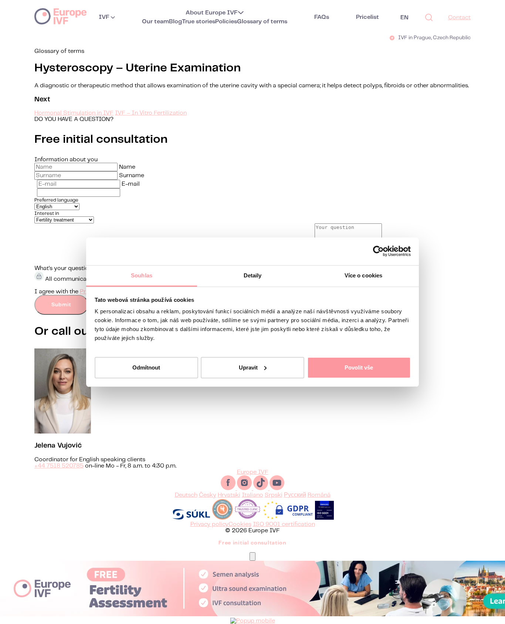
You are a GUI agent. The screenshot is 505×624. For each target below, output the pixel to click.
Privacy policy (209, 524)
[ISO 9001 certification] (324, 518)
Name (127, 167)
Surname (131, 175)
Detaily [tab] (253, 275)
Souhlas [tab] (141, 275)
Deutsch (186, 495)
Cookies (239, 524)
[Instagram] (245, 488)
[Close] (252, 556)
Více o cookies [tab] (363, 275)
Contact (459, 17)
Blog (175, 21)
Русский (295, 495)
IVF (104, 17)
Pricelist (367, 17)
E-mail (131, 184)
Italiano (252, 495)
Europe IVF (60, 16)
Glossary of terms (262, 21)
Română (319, 495)
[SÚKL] (191, 518)
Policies (226, 21)
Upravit (248, 367)
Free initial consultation (252, 543)
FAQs (321, 17)
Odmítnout (146, 367)
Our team (155, 21)
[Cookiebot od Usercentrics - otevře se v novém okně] (378, 251)
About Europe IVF (212, 13)
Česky (207, 495)
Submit (61, 304)
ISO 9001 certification (284, 524)
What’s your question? (65, 268)
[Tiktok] (261, 488)
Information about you (66, 159)
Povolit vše (359, 367)
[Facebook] (229, 488)
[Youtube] (277, 488)
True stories (198, 21)
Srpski (273, 495)
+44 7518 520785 (59, 466)
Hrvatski (229, 495)
